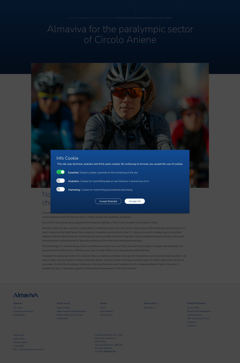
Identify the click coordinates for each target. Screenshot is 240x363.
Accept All (135, 201)
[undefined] (60, 172)
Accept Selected (108, 201)
